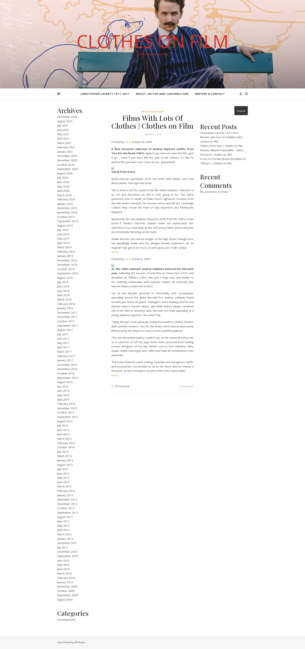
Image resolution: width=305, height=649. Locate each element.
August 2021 (65, 121)
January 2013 (65, 495)
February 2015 (66, 443)
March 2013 (64, 486)
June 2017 (63, 338)
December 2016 (67, 364)
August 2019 (65, 225)
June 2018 (63, 286)
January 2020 (65, 203)
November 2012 (67, 504)
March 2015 (64, 438)
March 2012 (64, 534)
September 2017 (67, 325)
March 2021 (64, 143)
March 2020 (64, 195)
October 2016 (65, 373)
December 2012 (67, 499)
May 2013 (63, 477)
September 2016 (67, 377)
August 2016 (65, 382)
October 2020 (65, 164)
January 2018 (65, 308)
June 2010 (63, 560)
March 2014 (64, 456)
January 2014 (65, 460)
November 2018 (67, 264)
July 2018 (62, 282)
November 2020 (67, 160)
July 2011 (62, 547)
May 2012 (63, 525)
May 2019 (63, 238)
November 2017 (67, 316)
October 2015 (65, 412)
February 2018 (66, 304)
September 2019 (67, 221)
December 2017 (67, 312)
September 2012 (67, 512)
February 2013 (66, 490)
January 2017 (65, 360)
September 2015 (67, 417)
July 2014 (62, 451)
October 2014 (65, 447)
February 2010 (66, 578)
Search (241, 111)
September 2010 (67, 556)
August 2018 (65, 277)
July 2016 (62, 386)
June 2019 (63, 234)
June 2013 (63, 473)
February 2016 (66, 403)
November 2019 (67, 212)
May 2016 (63, 395)
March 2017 (64, 351)
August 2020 (65, 173)
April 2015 (63, 434)
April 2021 (63, 138)
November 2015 (67, 408)
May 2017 (63, 343)
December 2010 (67, 551)
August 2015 (65, 421)
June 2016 (63, 390)
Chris (128, 142)
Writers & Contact (210, 93)
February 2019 (66, 251)
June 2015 (63, 430)
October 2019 (65, 217)
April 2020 (63, 190)
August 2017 (65, 330)
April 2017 (63, 347)
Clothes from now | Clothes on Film (221, 145)
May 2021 (63, 134)
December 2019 (67, 208)
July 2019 (62, 229)
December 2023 (67, 116)
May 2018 (63, 290)
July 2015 (62, 425)
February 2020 (66, 199)
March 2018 (64, 299)
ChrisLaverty (122, 386)
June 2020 (63, 182)
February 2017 (66, 356)
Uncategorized (66, 619)
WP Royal (79, 642)
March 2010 (64, 573)
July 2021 (62, 125)
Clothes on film (153, 41)
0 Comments (186, 386)
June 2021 (63, 130)
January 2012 (65, 538)
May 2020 (63, 186)
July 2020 (62, 177)
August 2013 (65, 465)
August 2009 (65, 599)
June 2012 (63, 521)
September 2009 (67, 595)
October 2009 (65, 591)
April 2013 (63, 482)
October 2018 (65, 269)
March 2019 (64, 247)
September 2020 (67, 169)
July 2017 (62, 334)
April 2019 (63, 243)
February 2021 (66, 147)
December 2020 (67, 156)
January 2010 (65, 582)
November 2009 (67, 586)
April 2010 (63, 569)
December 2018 (67, 260)
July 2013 (62, 469)
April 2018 (63, 295)
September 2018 (67, 273)
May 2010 (63, 564)
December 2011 (67, 543)
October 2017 (65, 321)
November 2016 (67, 369)
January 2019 (65, 256)
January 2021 (65, 151)
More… (115, 252)
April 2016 (63, 399)
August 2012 (65, 517)
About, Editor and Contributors (162, 93)
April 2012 (63, 530)
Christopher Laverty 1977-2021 (104, 93)
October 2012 (65, 508)
